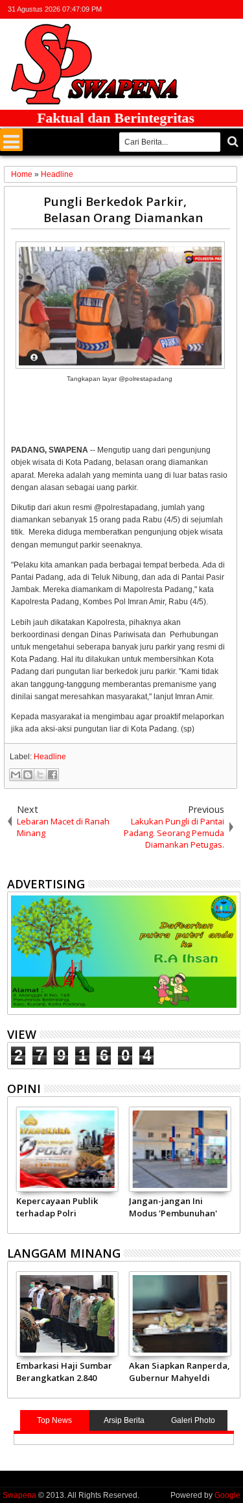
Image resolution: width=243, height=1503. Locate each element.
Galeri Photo (193, 1420)
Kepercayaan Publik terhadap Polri (57, 1206)
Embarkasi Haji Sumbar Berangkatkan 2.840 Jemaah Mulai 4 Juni (64, 1371)
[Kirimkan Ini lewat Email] (15, 774)
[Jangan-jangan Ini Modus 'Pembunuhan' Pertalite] (180, 1149)
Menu (11, 139)
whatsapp (232, 9)
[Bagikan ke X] (40, 774)
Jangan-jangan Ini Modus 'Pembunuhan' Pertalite (173, 1206)
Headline (50, 756)
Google (227, 1495)
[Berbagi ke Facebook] (52, 774)
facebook (181, 9)
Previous (232, 1168)
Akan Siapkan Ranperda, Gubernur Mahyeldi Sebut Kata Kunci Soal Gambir (179, 1371)
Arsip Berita (124, 1420)
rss (215, 9)
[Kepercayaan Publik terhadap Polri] (67, 1149)
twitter (164, 9)
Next (16, 1168)
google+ (198, 9)
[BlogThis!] (27, 774)
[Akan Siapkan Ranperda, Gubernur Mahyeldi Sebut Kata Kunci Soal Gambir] (180, 1313)
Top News (54, 1420)
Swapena (19, 1495)
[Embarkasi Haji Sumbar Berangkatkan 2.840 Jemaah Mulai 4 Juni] (67, 1313)
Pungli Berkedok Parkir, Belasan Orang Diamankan (123, 209)
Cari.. (231, 141)
